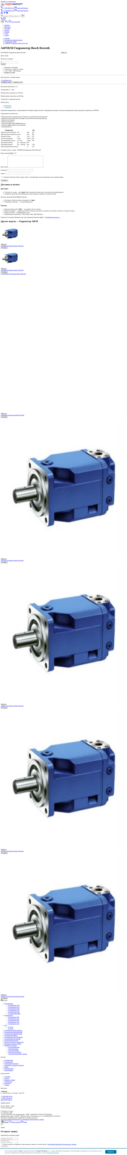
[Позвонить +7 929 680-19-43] (2, 19)
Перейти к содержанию (8, 1)
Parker (6, 1067)
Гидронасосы (8, 1015)
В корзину (4, 247)
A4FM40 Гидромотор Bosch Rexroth (12, 270)
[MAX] (7, 13)
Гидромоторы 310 (13, 1007)
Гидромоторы (8, 1003)
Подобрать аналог (6, 82)
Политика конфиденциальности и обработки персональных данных (22, 1119)
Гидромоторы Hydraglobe (12, 1039)
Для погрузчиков (13, 1050)
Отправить (4, 1146)
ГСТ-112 (11, 1029)
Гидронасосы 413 (13, 1022)
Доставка (7, 28)
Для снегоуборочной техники (17, 1054)
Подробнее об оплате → (53, 217)
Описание (7, 105)
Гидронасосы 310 (13, 1019)
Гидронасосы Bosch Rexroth (13, 1034)
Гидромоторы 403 (13, 1008)
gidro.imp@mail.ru (22, 8)
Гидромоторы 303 (13, 1005)
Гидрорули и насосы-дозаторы (14, 1065)
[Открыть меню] (2, 4)
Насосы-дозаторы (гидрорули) (14, 1042)
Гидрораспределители (11, 1040)
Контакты (7, 27)
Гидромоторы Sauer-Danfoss (13, 1030)
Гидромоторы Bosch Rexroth (13, 40)
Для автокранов (13, 1049)
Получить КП (15, 22)
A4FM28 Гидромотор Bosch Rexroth (12, 246)
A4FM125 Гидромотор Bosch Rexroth (12, 996)
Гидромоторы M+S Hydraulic (13, 1037)
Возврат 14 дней (9, 72)
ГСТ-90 (10, 1027)
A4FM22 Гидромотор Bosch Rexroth (12, 851)
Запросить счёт (18, 82)
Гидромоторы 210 (13, 1012)
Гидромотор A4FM (10, 42)
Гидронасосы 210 (13, 1024)
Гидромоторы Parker (10, 1035)
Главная (6, 25)
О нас (6, 33)
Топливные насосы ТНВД (12, 1044)
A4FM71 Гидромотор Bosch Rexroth (12, 706)
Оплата (6, 30)
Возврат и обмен (9, 1080)
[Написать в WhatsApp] (4, 19)
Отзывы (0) (8, 107)
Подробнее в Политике (52, 1153)
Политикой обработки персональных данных (62, 1144)
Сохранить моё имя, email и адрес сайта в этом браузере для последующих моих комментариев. (33, 177)
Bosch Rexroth (8, 1068)
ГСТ (5, 1025)
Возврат (7, 32)
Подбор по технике (10, 1045)
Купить (3, 64)
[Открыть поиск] (2, 21)
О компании (8, 1081)
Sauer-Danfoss (8, 1070)
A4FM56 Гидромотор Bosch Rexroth (12, 560)
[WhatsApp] (2, 13)
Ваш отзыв (4, 167)
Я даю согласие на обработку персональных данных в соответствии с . (40, 1144)
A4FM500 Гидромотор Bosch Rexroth (12, 415)
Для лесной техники (14, 1052)
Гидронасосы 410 (13, 1020)
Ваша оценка (5, 153)
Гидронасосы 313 (13, 1017)
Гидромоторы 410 (13, 1010)
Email (3, 173)
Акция (6, 35)
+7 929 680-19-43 (8, 8)
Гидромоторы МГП (14, 1014)
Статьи (6, 1085)
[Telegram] (4, 13)
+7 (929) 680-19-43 (6, 1096)
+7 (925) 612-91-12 (6, 1098)
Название (4, 170)
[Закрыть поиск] (23, 15)
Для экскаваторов (13, 1047)
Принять (111, 1152)
